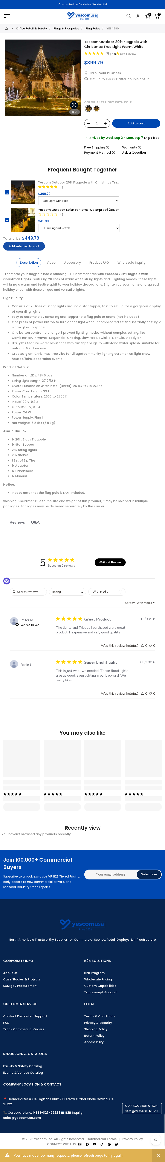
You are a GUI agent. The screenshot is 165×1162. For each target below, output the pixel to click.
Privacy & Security (98, 1023)
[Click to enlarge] (74, 105)
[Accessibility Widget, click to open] (6, 581)
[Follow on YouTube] (94, 1144)
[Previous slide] (10, 79)
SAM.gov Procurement (20, 986)
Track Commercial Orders (23, 1029)
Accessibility (94, 1042)
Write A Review (110, 562)
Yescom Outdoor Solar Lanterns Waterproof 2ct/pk (78, 210)
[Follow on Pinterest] (109, 1144)
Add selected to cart (24, 246)
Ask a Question (134, 152)
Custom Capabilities (100, 986)
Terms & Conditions (99, 1016)
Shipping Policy (95, 1029)
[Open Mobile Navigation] (28, 16)
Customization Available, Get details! (82, 4)
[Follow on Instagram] (79, 1144)
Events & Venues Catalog (23, 1072)
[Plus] (105, 123)
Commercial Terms (102, 1139)
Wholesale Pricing (98, 979)
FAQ (6, 1023)
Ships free (151, 138)
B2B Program (94, 973)
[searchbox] (28, 592)
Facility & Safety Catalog (22, 1066)
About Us (10, 973)
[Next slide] (75, 79)
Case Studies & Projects (21, 979)
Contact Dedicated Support (25, 1016)
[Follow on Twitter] (116, 1144)
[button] (142, 645)
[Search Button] (129, 16)
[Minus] (88, 123)
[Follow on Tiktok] (101, 1144)
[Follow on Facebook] (87, 1144)
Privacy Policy (132, 1139)
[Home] (6, 28)
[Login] (138, 16)
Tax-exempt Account (101, 992)
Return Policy (94, 1036)
